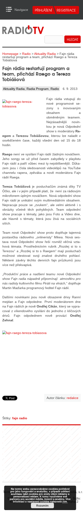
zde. (65, 501)
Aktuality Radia (45, 54)
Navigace (10, 9)
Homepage (10, 54)
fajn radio (19, 418)
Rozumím (42, 505)
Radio (26, 54)
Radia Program (38, 89)
